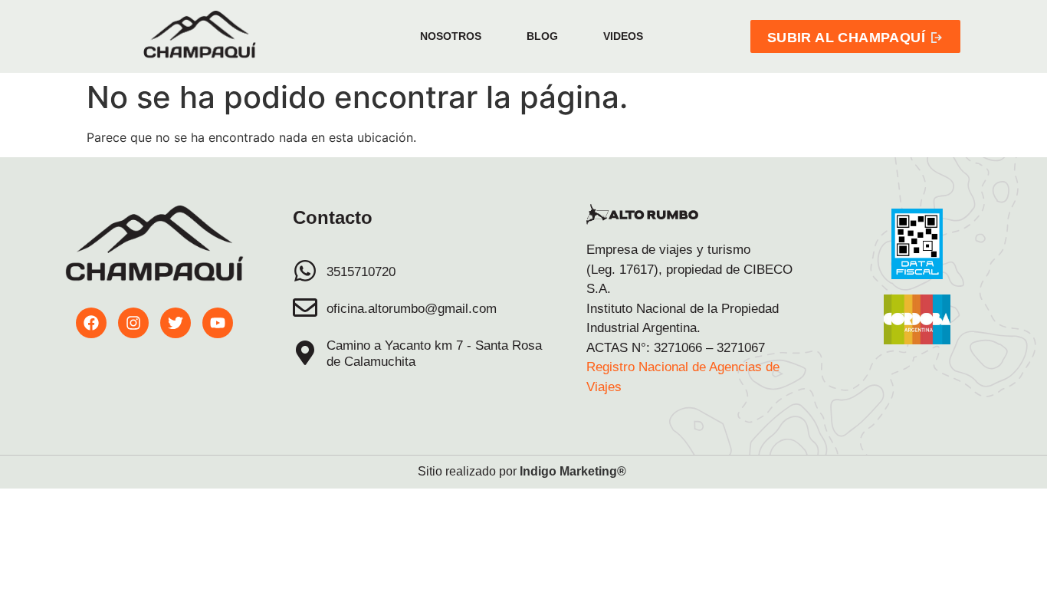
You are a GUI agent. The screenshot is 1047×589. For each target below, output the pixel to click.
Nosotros (450, 36)
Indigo (538, 471)
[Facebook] (91, 323)
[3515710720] (305, 270)
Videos (623, 36)
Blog (542, 36)
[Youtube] (217, 323)
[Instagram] (133, 323)
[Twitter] (175, 323)
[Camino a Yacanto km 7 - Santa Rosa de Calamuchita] (305, 353)
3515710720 (361, 272)
